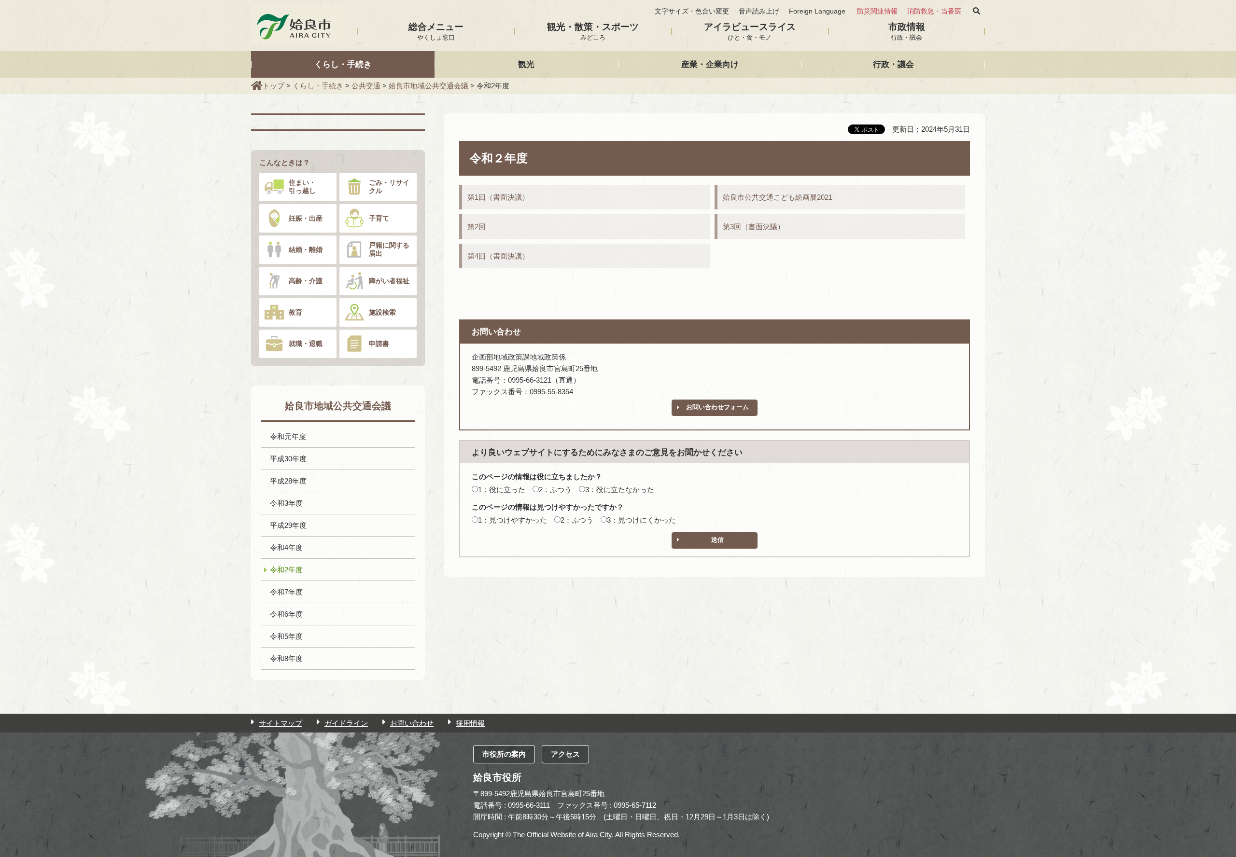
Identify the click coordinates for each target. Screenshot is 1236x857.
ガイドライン (346, 723)
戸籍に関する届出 (389, 249)
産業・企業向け (710, 64)
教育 (295, 312)
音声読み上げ (759, 11)
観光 (526, 64)
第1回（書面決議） (498, 197)
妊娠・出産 (306, 218)
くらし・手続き (343, 64)
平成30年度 (288, 459)
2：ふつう (555, 489)
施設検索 (382, 312)
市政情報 (906, 31)
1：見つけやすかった (512, 520)
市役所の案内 (504, 754)
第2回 (476, 226)
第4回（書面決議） (498, 256)
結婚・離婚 (306, 249)
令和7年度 (286, 592)
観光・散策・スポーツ (593, 31)
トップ (273, 86)
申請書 (379, 343)
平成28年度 (288, 481)
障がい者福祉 (389, 281)
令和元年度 (288, 436)
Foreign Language (817, 11)
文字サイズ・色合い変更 (692, 11)
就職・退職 (306, 343)
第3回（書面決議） (754, 226)
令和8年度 (286, 658)
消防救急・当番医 (934, 11)
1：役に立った (501, 489)
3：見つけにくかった (641, 520)
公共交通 (365, 86)
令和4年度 (286, 547)
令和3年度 (286, 503)
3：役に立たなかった (619, 489)
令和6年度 (286, 614)
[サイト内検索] (976, 11)
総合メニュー (436, 31)
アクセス (565, 754)
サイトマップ (280, 723)
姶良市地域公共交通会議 (428, 86)
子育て (379, 218)
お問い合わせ (412, 723)
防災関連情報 (877, 11)
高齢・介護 (306, 281)
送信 (717, 539)
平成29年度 (288, 525)
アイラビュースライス (750, 31)
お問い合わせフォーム (717, 407)
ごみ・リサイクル (389, 186)
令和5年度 (286, 636)
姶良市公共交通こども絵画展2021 (777, 197)
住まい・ (302, 186)
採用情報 (470, 723)
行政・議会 (893, 64)
